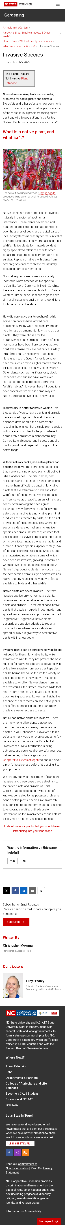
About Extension (16, 1066)
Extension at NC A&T (19, 1099)
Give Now (12, 1105)
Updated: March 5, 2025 (16, 62)
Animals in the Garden (15, 27)
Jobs (9, 1072)
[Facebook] (9, 1152)
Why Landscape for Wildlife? (19, 46)
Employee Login (49, 1221)
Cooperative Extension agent (21, 760)
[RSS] (25, 1152)
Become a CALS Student (22, 1093)
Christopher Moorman (18, 945)
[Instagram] (17, 1152)
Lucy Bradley (35, 981)
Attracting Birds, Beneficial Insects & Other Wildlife (26, 34)
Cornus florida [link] (47, 193)
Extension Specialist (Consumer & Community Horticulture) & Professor (43, 988)
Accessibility (33, 1211)
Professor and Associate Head (17, 951)
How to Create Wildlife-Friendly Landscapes (27, 41)
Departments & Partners (22, 1078)
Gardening (14, 15)
